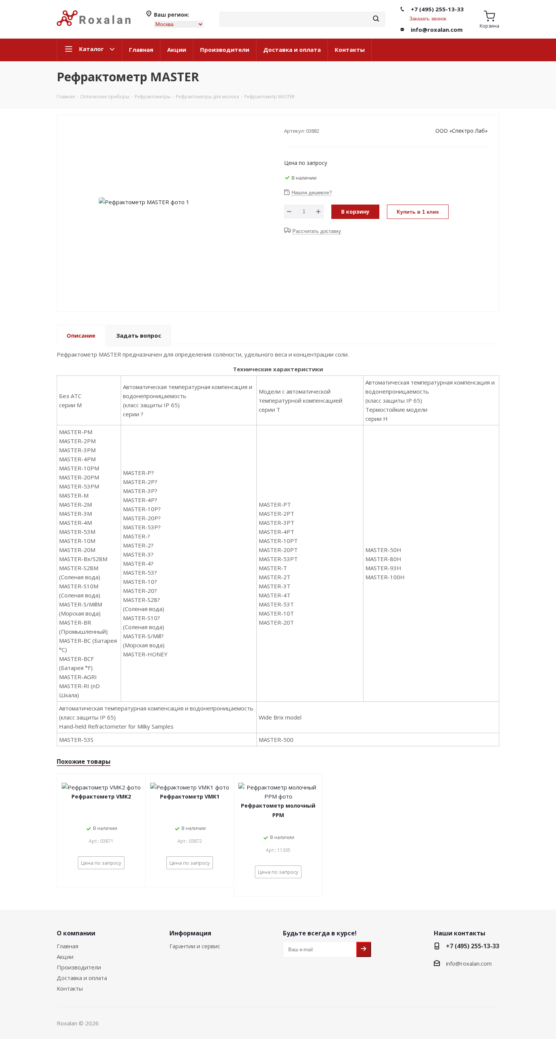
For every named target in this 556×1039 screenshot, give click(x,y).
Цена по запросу (305, 162)
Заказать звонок (427, 19)
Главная (141, 49)
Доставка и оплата (292, 49)
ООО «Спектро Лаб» (461, 130)
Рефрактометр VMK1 (189, 796)
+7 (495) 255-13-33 (437, 9)
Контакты (350, 49)
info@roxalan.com (437, 29)
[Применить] (376, 19)
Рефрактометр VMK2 (101, 796)
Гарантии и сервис (194, 946)
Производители (224, 49)
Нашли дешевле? (312, 192)
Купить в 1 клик (418, 212)
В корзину (355, 211)
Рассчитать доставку (316, 231)
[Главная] (93, 29)
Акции (176, 49)
